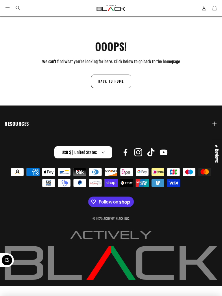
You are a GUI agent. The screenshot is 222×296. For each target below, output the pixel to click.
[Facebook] (125, 152)
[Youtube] (164, 152)
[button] (7, 8)
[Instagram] (138, 152)
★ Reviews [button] (216, 153)
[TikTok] (151, 152)
